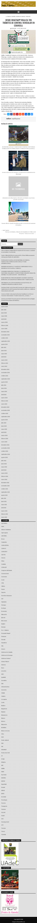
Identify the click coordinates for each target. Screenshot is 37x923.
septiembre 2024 (5, 379)
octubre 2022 (4, 451)
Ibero (2, 668)
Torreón (3, 803)
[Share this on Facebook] (11, 114)
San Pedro (4, 774)
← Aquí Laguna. (5, 230)
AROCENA (4, 536)
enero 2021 (4, 517)
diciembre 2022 (5, 445)
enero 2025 (4, 366)
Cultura (3, 586)
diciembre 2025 (5, 331)
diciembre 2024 (5, 369)
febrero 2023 (4, 438)
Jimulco (3, 696)
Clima (2, 561)
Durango (3, 605)
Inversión (3, 690)
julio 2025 (3, 347)
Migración (4, 724)
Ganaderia (4, 642)
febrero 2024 (4, 401)
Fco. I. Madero (5, 630)
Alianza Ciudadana (6, 529)
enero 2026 (4, 328)
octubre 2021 (4, 489)
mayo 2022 (4, 467)
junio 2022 (4, 463)
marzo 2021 (4, 511)
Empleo (3, 624)
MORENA (3, 727)
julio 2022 (3, 460)
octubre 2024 (4, 375)
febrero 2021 (4, 514)
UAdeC (3, 815)
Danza (3, 589)
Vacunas (3, 828)
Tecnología (28, 16)
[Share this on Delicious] (32, 114)
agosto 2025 (4, 344)
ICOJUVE (3, 671)
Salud (2, 771)
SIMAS (3, 790)
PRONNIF (4, 749)
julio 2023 (3, 422)
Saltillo (3, 768)
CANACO (3, 548)
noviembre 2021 (5, 485)
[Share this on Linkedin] (29, 114)
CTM (2, 583)
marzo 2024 (4, 397)
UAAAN (3, 812)
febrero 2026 (4, 325)
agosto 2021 (4, 495)
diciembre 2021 (5, 482)
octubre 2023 (4, 413)
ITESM (3, 693)
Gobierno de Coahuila (20, 16)
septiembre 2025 (5, 341)
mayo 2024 (4, 391)
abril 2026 (3, 319)
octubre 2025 (4, 338)
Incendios (4, 680)
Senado (3, 787)
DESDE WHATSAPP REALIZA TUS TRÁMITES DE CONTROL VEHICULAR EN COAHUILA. (18, 22)
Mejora (3, 718)
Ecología (3, 608)
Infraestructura (5, 686)
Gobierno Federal (5, 658)
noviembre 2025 (5, 334)
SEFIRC (3, 781)
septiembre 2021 (5, 492)
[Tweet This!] (8, 114)
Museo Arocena (5, 730)
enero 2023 (4, 441)
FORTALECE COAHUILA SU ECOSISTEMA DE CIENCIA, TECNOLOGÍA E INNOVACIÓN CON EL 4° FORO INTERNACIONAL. (15, 262)
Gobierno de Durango (7, 655)
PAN (2, 737)
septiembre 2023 (5, 416)
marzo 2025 (4, 360)
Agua (2, 526)
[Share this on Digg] (26, 114)
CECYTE (3, 554)
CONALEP (4, 567)
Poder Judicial (5, 740)
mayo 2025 (4, 353)
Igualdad (3, 677)
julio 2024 (3, 385)
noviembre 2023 (5, 410)
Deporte (3, 592)
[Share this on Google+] (14, 114)
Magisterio (4, 708)
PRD (2, 743)
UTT (2, 825)
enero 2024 (4, 404)
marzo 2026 (4, 322)
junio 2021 (3, 501)
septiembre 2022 (5, 454)
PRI (2, 746)
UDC (2, 818)
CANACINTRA (5, 545)
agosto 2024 (4, 382)
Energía (3, 627)
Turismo (3, 809)
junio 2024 (4, 388)
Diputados (4, 602)
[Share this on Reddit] (20, 114)
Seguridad (3, 784)
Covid (2, 580)
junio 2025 (4, 350)
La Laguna (4, 699)
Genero (3, 649)
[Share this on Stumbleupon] (23, 114)
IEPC (2, 674)
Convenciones (5, 573)
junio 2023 (4, 426)
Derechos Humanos (6, 595)
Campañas (4, 542)
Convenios (4, 576)
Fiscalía (3, 639)
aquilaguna (13, 28)
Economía (13, 16)
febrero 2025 (4, 363)
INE (2, 683)
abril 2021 (3, 507)
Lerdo (2, 702)
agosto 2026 (4, 306)
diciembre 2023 (5, 407)
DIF (2, 598)
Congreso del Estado (6, 570)
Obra (2, 734)
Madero (3, 705)
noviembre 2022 (5, 448)
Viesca (3, 831)
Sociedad (3, 796)
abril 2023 (3, 432)
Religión (3, 762)
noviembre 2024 (5, 372)
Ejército (3, 617)
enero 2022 (4, 479)
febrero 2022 (4, 476)
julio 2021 (3, 498)
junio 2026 (4, 313)
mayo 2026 (4, 316)
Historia (3, 664)
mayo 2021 (4, 504)
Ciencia (3, 557)
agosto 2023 (4, 419)
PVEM (2, 759)
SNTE (2, 793)
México (3, 721)
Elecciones (4, 620)
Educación (4, 614)
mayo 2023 (4, 429)
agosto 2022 (4, 457)
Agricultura (4, 523)
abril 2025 (3, 356)
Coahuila (9, 16)
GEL (2, 646)
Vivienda (3, 834)
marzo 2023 (4, 435)
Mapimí (3, 712)
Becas (2, 539)
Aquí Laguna (4, 532)
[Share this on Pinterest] (17, 114)
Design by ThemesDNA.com (18, 921)
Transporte (4, 806)
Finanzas (3, 636)
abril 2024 (3, 394)
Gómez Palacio (5, 661)
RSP (2, 765)
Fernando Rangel (5, 633)
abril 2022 (3, 470)
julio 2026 (3, 309)
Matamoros (4, 715)
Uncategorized (5, 822)
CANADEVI (4, 551)
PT (2, 756)
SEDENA (3, 778)
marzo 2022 (4, 473)
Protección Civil (5, 752)
